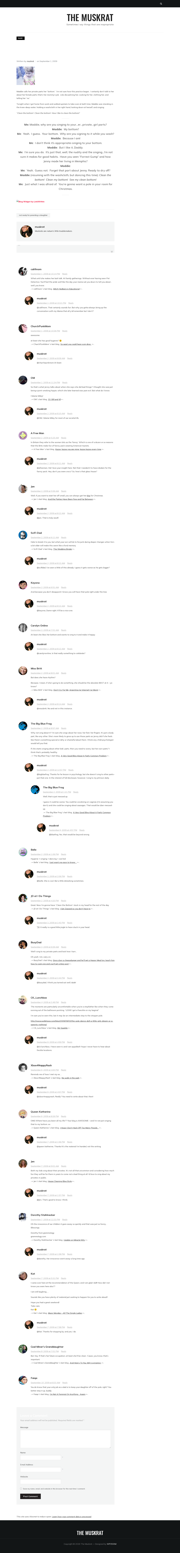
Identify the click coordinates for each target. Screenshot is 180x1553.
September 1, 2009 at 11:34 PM (45, 382)
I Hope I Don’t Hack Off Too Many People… (79, 1128)
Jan (33, 486)
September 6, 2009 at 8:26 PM (45, 1116)
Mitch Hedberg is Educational (66, 289)
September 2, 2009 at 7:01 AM (45, 630)
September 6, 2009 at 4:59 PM (51, 1042)
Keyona (35, 582)
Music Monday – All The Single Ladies (65, 1313)
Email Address (26, 1464)
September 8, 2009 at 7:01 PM (45, 1351)
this (88, 495)
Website (24, 1476)
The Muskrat (90, 17)
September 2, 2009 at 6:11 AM (45, 537)
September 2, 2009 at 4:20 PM (45, 900)
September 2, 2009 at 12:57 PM (51, 770)
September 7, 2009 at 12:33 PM (45, 1219)
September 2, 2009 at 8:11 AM (51, 463)
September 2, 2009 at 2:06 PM (51, 876)
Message (24, 1427)
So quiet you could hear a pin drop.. (75, 344)
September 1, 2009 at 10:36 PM (45, 331)
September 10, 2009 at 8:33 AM (45, 1382)
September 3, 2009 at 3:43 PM (51, 922)
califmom (36, 269)
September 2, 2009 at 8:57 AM (45, 728)
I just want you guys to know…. (63, 862)
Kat (33, 1273)
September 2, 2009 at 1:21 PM (57, 792)
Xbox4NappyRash (41, 1065)
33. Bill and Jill (54, 399)
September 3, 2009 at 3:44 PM (51, 978)
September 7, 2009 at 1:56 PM (51, 1142)
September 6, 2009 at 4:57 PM (63, 830)
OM (33, 377)
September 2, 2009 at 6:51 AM (45, 587)
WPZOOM (111, 1544)
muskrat (30, 61)
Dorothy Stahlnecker (43, 1214)
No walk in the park (70, 1078)
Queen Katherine (40, 1111)
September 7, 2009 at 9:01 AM (45, 1166)
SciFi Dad (36, 532)
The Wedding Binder (62, 549)
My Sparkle (62, 1028)
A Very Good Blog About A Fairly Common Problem (84, 756)
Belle (33, 849)
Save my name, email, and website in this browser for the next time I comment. (54, 1489)
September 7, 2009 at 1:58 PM (51, 1254)
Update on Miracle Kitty (74, 1240)
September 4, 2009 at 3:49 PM (45, 1002)
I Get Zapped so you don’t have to (75, 908)
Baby (20, 38)
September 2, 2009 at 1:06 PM (45, 854)
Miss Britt (36, 668)
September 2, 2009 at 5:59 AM (45, 491)
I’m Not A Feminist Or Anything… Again (67, 1394)
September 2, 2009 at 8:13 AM (51, 606)
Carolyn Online (39, 625)
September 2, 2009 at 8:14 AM (51, 704)
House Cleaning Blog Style (60, 1181)
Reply (64, 274)
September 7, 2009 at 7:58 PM (51, 1327)
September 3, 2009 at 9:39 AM (45, 947)
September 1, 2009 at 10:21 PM (51, 303)
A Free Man (37, 433)
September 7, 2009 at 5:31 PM (45, 1278)
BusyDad (36, 942)
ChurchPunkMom (41, 326)
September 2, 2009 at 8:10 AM (51, 413)
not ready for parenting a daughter (33, 215)
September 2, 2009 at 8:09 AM (51, 358)
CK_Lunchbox (39, 997)
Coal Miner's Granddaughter (47, 1346)
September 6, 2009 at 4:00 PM (45, 1070)
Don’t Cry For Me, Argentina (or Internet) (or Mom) (76, 690)
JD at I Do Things (41, 896)
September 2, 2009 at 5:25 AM (45, 437)
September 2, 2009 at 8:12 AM (51, 513)
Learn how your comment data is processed (71, 1516)
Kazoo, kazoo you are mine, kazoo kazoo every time (78, 449)
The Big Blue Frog (41, 723)
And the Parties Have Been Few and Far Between (70, 499)
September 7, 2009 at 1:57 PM (51, 1195)
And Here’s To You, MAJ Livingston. (85, 1363)
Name (23, 1452)
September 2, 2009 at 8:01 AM (45, 673)
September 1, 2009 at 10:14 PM (45, 274)
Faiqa (34, 1378)
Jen (33, 1161)
